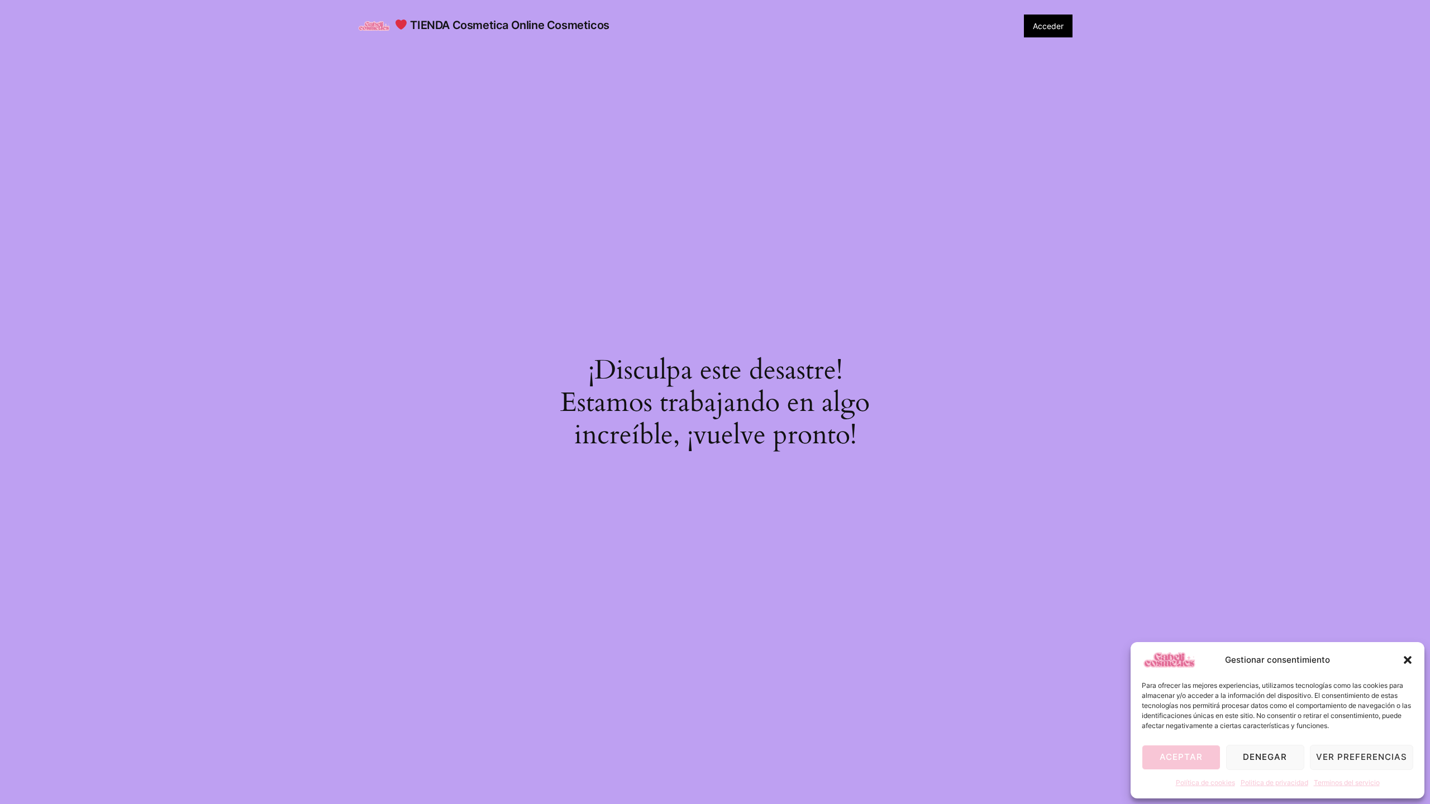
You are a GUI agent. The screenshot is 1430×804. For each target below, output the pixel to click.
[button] (1407, 660)
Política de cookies (1205, 782)
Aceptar (1181, 757)
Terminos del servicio (1347, 782)
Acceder (1048, 26)
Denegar (1265, 757)
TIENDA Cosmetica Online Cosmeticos (508, 25)
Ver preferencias (1361, 757)
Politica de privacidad (1274, 782)
